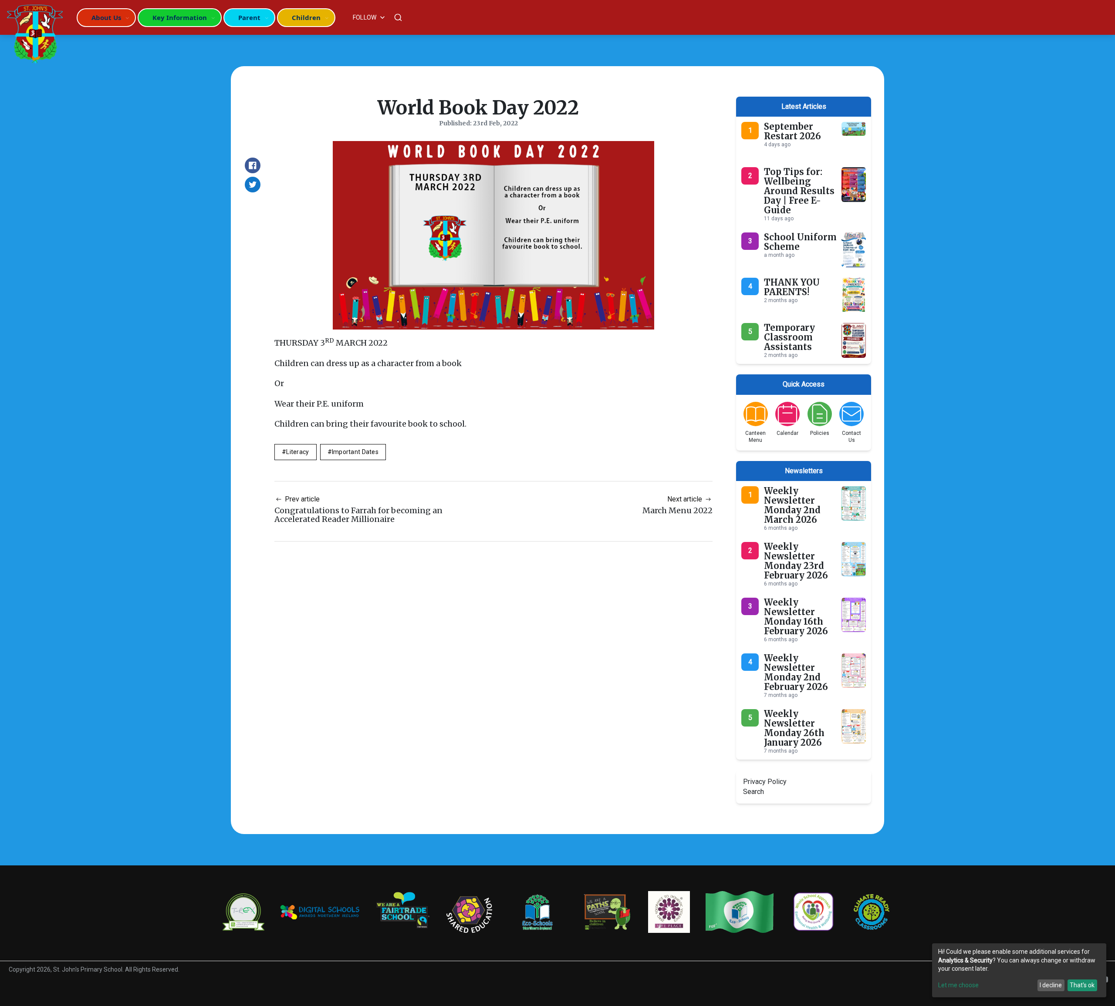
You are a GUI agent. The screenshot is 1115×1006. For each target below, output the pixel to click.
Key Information (179, 17)
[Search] (398, 17)
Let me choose (958, 985)
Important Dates (355, 451)
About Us (106, 17)
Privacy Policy (765, 781)
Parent (249, 17)
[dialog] (1019, 970)
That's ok (1082, 985)
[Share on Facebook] (252, 165)
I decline (1051, 985)
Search (753, 791)
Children (306, 17)
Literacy (297, 451)
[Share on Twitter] (252, 184)
